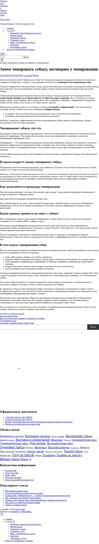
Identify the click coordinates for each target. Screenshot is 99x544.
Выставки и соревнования (33, 439)
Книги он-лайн (12, 473)
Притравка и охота (18, 47)
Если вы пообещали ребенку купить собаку (24, 493)
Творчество (5, 455)
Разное (36, 75)
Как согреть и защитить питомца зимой (22, 502)
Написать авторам (13, 477)
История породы (58, 447)
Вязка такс (57, 439)
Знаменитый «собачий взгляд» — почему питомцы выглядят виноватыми (37, 495)
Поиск (93, 327)
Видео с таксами (58, 436)
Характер (49, 455)
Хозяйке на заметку (69, 455)
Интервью (40, 447)
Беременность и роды (12, 436)
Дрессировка (37, 443)
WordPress (15, 512)
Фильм (38, 455)
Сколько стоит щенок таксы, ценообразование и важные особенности (36, 500)
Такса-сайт (5, 19)
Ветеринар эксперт (38, 436)
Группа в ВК (10, 471)
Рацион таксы (73, 451)
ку (30, 459)
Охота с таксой (35, 451)
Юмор (24, 459)
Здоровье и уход (17, 40)
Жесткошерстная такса (60, 443)
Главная (10, 28)
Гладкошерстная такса (84, 439)
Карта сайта (10, 475)
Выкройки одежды (7, 440)
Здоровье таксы (12, 447)
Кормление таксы (18, 38)
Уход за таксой (25, 75)
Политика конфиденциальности (19, 480)
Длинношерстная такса (14, 443)
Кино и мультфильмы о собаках (21, 49)
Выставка (14, 45)
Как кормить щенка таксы (16, 491)
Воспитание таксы (79, 436)
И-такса (29, 447)
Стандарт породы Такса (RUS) (18, 417)
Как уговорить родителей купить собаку (23, 498)
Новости (84, 447)
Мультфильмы (74, 448)
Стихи (86, 452)
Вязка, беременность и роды (22, 42)
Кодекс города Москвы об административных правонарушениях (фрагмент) (38, 422)
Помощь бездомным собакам (54, 451)
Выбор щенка (16, 35)
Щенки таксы (9, 459)
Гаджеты (67, 440)
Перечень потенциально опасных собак (22, 424)
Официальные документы (13, 451)
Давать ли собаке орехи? (16, 505)
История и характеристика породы (25, 33)
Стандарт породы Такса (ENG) (18, 419)
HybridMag (26, 512)
